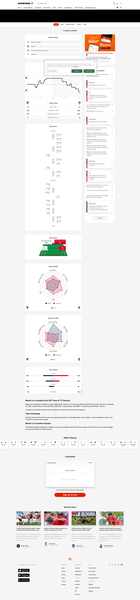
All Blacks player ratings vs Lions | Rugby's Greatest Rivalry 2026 (82, 529)
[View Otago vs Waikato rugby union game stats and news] (43, 445)
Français (77, 594)
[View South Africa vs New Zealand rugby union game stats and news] (73, 445)
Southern (77, 584)
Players (60, 8)
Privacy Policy (92, 568)
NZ (76, 591)
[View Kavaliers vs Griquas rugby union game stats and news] (113, 445)
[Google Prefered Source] (34, 580)
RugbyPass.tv (78, 571)
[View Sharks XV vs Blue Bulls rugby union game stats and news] (13, 445)
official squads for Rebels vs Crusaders (41, 427)
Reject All (77, 71)
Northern (77, 581)
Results (63, 574)
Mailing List (78, 574)
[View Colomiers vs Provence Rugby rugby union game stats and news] (133, 445)
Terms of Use (92, 571)
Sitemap (64, 584)
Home (63, 568)
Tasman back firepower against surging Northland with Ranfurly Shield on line (28, 529)
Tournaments (47, 8)
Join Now (77, 568)
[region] (70, 68)
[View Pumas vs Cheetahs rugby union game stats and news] (63, 445)
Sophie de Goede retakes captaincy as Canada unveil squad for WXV (55, 529)
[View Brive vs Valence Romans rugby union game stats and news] (23, 445)
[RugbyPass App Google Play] (34, 575)
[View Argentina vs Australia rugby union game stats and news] (83, 445)
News (19, 8)
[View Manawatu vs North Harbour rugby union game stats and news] (53, 445)
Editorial (91, 591)
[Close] (94, 62)
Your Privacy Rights (52, 71)
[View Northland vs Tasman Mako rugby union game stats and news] (103, 445)
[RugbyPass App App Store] (34, 571)
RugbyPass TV (68, 8)
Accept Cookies (89, 71)
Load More (100, 218)
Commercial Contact (94, 588)
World (76, 588)
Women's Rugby (79, 8)
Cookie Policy (92, 574)
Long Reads (38, 8)
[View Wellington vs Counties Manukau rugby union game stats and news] (93, 445)
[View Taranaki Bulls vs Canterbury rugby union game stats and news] (33, 445)
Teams (54, 8)
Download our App (90, 8)
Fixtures (64, 571)
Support (91, 584)
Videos (63, 581)
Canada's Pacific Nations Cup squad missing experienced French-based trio (110, 529)
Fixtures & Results (28, 8)
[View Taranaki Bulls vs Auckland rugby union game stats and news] (123, 445)
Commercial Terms (94, 578)
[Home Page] (26, 3)
